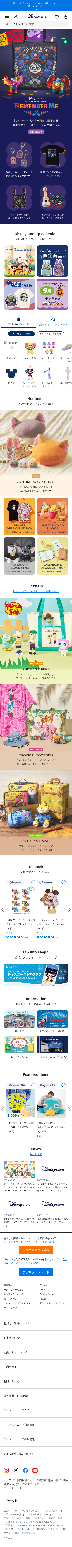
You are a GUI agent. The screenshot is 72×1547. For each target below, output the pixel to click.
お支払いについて (14, 1337)
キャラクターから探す (51, 334)
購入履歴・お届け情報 (17, 1395)
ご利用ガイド (11, 1366)
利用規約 (39, 1518)
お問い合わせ (11, 1381)
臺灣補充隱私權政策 (25, 1533)
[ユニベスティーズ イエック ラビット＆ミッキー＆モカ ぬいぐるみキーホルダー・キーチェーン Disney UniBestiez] (51, 900)
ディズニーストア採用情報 (19, 1439)
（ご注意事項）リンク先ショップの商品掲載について (30, 1522)
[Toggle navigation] (7, 16)
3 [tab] (40, 10)
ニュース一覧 (10, 1511)
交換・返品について (15, 1352)
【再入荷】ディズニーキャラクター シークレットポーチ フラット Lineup (20, 922)
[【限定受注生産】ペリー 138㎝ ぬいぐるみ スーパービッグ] (51, 1103)
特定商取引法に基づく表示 (52, 1480)
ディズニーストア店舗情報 (19, 1424)
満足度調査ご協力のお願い (19, 1453)
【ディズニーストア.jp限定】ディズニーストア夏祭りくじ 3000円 (20, 1125)
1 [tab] (35, 10)
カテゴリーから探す (14, 1289)
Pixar (42, 1289)
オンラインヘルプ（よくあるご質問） (40, 1511)
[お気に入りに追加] (33, 882)
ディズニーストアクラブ (18, 1410)
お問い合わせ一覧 (12, 1514)
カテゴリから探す (21, 334)
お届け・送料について (17, 1323)
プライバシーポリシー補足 (17, 1518)
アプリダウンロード (36, 1272)
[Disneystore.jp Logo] (36, 16)
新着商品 (8, 1285)
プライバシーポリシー (37, 1514)
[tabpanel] (36, 5)
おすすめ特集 (10, 1299)
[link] (3, 909)
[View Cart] (65, 17)
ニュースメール (13, 1488)
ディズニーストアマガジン (17, 1303)
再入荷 (43, 1299)
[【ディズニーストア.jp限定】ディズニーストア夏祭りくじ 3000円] (20, 1103)
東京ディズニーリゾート (52, 1303)
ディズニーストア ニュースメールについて (31, 1242)
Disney (43, 1285)
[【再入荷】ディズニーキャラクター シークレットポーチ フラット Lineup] (20, 900)
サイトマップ (10, 1308)
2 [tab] (37, 10)
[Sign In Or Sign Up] (16, 16)
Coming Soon (47, 1294)
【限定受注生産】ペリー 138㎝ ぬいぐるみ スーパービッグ (51, 1125)
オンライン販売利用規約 (18, 1480)
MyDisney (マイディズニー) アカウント (26, 1484)
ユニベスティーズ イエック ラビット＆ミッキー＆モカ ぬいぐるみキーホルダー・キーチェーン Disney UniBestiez (51, 922)
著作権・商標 (55, 1518)
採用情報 (8, 1525)
